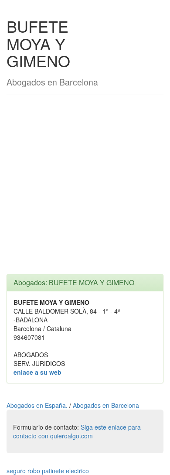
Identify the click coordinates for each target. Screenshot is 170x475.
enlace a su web (37, 372)
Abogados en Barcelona (106, 405)
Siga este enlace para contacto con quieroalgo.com (77, 431)
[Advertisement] (85, 189)
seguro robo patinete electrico (48, 470)
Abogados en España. (38, 405)
